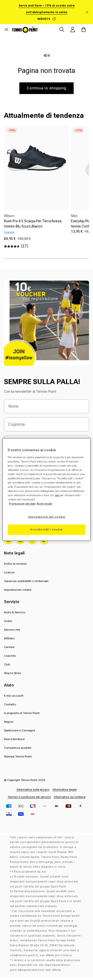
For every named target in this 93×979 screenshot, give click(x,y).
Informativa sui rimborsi (70, 797)
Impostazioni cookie (17, 589)
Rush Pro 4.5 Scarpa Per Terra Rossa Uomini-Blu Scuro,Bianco (33, 223)
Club (7, 664)
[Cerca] (61, 29)
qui (57, 495)
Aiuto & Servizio (14, 612)
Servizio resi (12, 629)
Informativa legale (65, 789)
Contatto (10, 704)
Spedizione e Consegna (19, 730)
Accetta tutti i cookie (46, 529)
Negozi (8, 721)
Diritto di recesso (15, 563)
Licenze (9, 572)
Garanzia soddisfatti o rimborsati (26, 581)
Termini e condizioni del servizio (29, 797)
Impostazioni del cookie (46, 517)
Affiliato (9, 638)
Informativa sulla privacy (33, 789)
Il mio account (14, 695)
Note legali (44, 503)
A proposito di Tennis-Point (22, 713)
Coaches (10, 655)
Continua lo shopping (46, 88)
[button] (6, 29)
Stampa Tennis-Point (18, 756)
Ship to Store (12, 673)
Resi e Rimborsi (14, 739)
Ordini (8, 621)
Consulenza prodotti (17, 748)
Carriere (9, 647)
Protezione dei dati (22, 503)
